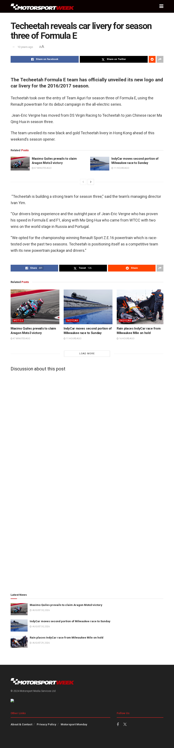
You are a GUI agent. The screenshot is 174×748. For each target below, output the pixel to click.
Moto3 (18, 320)
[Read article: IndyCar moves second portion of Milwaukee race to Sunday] (99, 163)
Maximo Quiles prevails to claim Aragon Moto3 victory (66, 605)
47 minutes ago (43, 168)
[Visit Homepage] (42, 6)
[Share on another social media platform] (160, 59)
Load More (87, 353)
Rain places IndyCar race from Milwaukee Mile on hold (66, 637)
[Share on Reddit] (152, 59)
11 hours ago (121, 168)
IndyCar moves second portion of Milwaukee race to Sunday (70, 621)
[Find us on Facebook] (118, 724)
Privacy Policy (46, 724)
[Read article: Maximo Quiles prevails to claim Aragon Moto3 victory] (20, 163)
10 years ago (25, 46)
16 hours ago (127, 338)
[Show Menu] (161, 6)
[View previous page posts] (83, 182)
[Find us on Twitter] (125, 724)
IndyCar (72, 320)
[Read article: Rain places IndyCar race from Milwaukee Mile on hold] (141, 307)
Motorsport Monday (74, 724)
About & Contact (21, 724)
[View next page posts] (91, 182)
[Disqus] (87, 428)
